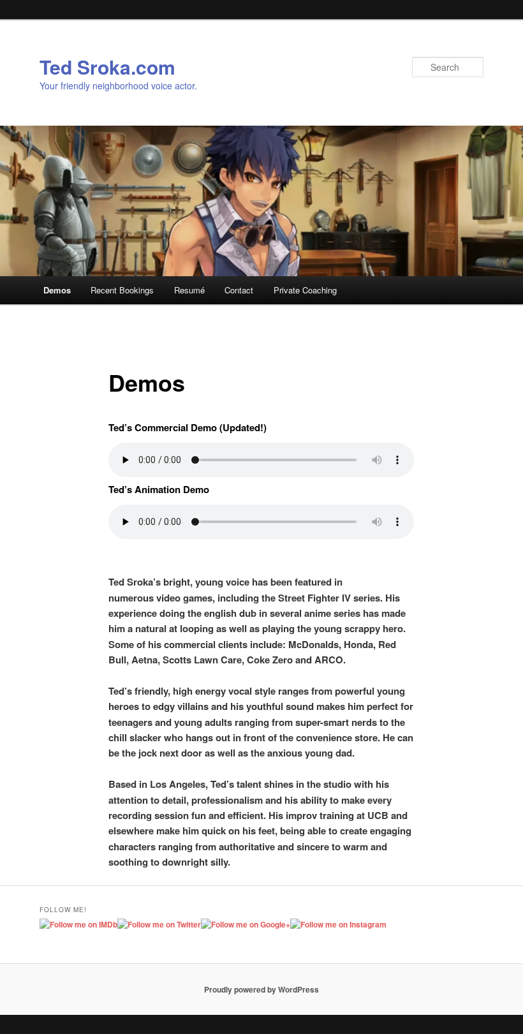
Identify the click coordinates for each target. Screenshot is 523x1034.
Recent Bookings (122, 290)
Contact (239, 290)
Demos (57, 290)
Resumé (189, 290)
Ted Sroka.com (107, 66)
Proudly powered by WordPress (261, 989)
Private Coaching (305, 290)
